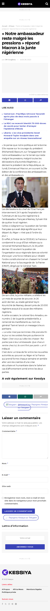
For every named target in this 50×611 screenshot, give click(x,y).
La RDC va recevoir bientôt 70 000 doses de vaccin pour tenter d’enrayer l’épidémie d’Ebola (25, 126)
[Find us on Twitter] (6, 604)
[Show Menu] (3, 4)
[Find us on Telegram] (16, 604)
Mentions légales (34, 589)
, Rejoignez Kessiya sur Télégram (26, 406)
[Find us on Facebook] (2, 604)
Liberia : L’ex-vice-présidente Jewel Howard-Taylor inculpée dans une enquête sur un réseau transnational (22, 135)
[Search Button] (47, 4)
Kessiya (10, 579)
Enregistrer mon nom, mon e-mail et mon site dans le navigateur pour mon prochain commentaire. (25, 501)
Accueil (4, 26)
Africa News (18, 589)
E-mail (6, 475)
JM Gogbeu (10, 60)
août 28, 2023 (25, 60)
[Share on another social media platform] (40, 100)
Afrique (11, 26)
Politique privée (9, 592)
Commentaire (9, 431)
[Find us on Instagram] (9, 604)
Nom (5, 463)
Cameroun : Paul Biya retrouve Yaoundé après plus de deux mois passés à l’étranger (24, 116)
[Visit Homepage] (25, 3)
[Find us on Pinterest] (12, 604)
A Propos (6, 589)
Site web (6, 486)
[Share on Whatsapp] (25, 100)
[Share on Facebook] (9, 100)
